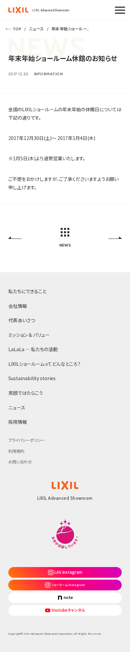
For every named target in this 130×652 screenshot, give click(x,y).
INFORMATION (48, 73)
